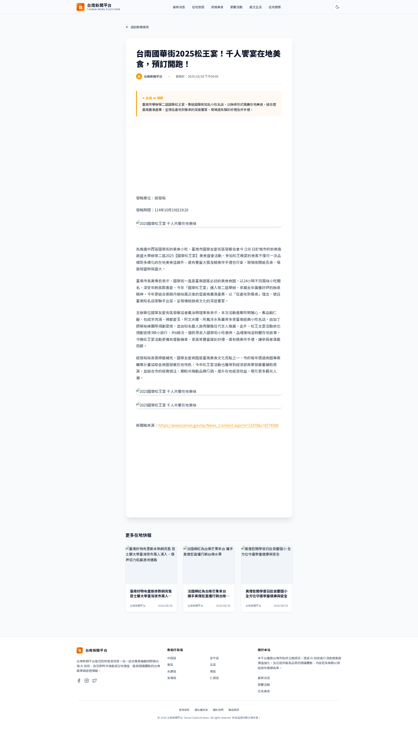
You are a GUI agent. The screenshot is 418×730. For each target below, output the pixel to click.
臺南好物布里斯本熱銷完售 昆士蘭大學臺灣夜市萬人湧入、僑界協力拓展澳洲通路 (151, 595)
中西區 (171, 658)
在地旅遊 (198, 7)
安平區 (214, 658)
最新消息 (179, 7)
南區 (213, 671)
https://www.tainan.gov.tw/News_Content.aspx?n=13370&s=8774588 (218, 425)
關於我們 (218, 710)
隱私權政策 (201, 710)
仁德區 (214, 678)
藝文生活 (255, 7)
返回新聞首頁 (140, 27)
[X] (94, 681)
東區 (170, 664)
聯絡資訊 (234, 710)
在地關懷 (275, 7)
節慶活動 (236, 7)
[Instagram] (86, 681)
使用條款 (184, 710)
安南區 (171, 678)
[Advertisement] (209, 155)
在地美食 (264, 691)
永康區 (171, 671)
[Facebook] (79, 681)
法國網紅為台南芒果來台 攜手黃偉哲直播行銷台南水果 (208, 595)
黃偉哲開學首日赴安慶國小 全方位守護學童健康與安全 (266, 593)
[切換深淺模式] (337, 7)
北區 (213, 664)
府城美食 (217, 7)
